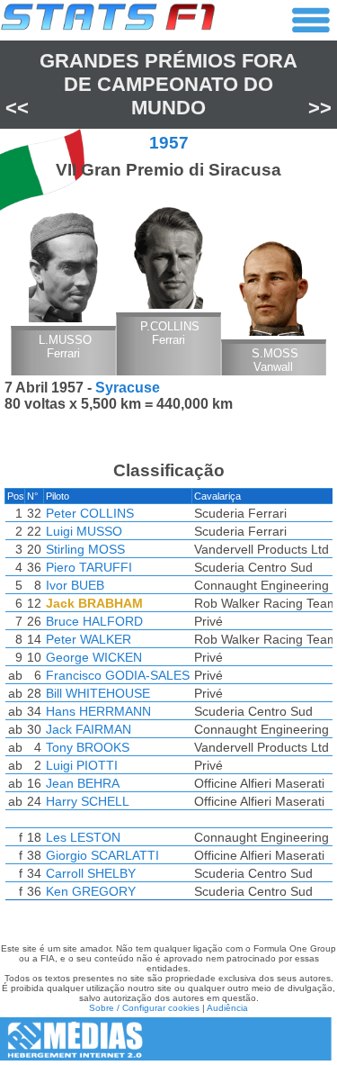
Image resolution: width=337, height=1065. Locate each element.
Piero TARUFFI (89, 567)
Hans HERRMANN (98, 711)
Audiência (227, 1008)
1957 (169, 142)
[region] (168, 698)
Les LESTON (83, 837)
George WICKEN (94, 657)
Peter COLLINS (90, 513)
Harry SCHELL (87, 801)
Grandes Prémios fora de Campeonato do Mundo (168, 84)
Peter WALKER (88, 639)
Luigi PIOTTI (82, 765)
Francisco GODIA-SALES (118, 675)
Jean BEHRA (83, 783)
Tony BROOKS (87, 747)
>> (320, 107)
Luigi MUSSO (84, 531)
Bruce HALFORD (94, 621)
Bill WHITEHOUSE (98, 693)
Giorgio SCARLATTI (102, 855)
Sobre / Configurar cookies (144, 1008)
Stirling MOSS (85, 549)
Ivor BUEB (75, 585)
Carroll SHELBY (91, 873)
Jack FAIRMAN (88, 729)
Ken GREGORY (91, 891)
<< (17, 107)
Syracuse (127, 387)
